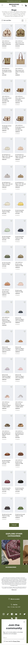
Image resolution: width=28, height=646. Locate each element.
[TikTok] (8, 614)
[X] (24, 614)
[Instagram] (3, 614)
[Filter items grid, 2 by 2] (22, 20)
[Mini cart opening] (27, 5)
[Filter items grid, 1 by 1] (26, 20)
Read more (14, 589)
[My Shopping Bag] (25, 5)
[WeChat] (12, 618)
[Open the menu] (2, 5)
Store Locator (15, 599)
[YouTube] (16, 614)
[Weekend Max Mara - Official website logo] (14, 5)
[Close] (24, 622)
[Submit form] (23, 638)
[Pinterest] (20, 614)
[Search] (22, 5)
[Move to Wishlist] (11, 26)
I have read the (12, 641)
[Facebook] (12, 614)
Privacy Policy (16, 641)
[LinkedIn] (16, 618)
